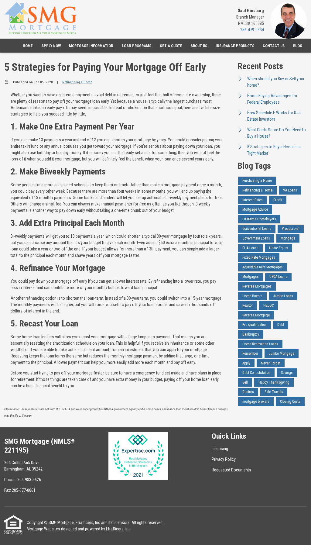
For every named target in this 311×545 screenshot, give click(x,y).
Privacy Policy (224, 459)
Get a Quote (171, 45)
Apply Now (51, 45)
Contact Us (274, 45)
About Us (198, 45)
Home (28, 45)
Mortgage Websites (43, 528)
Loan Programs (136, 45)
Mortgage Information (91, 45)
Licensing (220, 448)
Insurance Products (235, 45)
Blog (297, 45)
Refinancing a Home (77, 82)
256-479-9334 (252, 29)
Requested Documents (231, 469)
